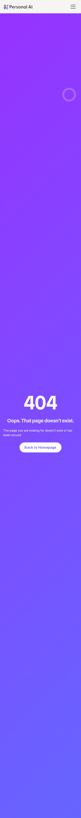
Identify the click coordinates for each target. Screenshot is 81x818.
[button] (73, 6)
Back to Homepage (40, 447)
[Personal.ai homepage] (18, 6)
